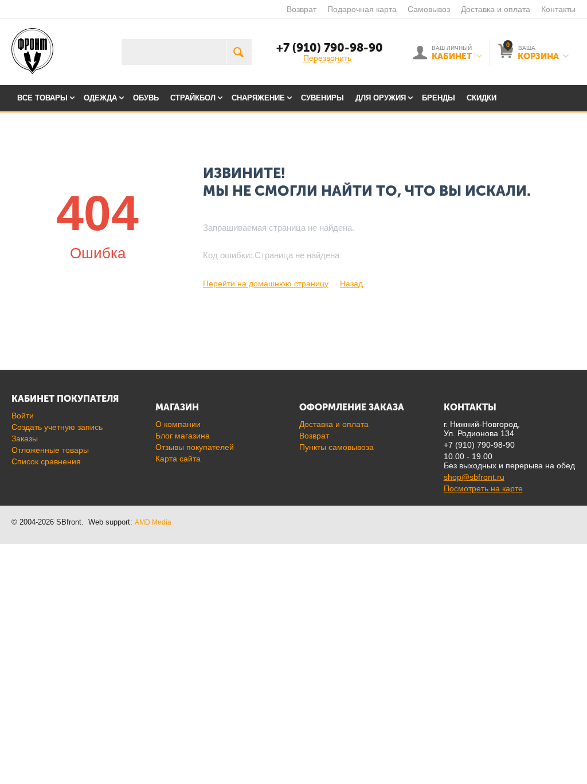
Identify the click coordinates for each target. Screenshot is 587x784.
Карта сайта (178, 458)
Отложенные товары (50, 450)
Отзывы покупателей (194, 447)
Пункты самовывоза (336, 447)
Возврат (301, 9)
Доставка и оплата (495, 9)
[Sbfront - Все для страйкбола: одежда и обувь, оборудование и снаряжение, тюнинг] (32, 50)
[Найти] (239, 52)
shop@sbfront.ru (474, 477)
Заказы (24, 438)
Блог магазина (182, 435)
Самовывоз (429, 9)
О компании (178, 424)
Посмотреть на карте (483, 488)
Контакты (558, 9)
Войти (22, 415)
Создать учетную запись (57, 427)
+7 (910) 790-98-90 (329, 48)
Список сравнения (46, 461)
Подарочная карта (362, 9)
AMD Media (153, 522)
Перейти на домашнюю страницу (265, 283)
